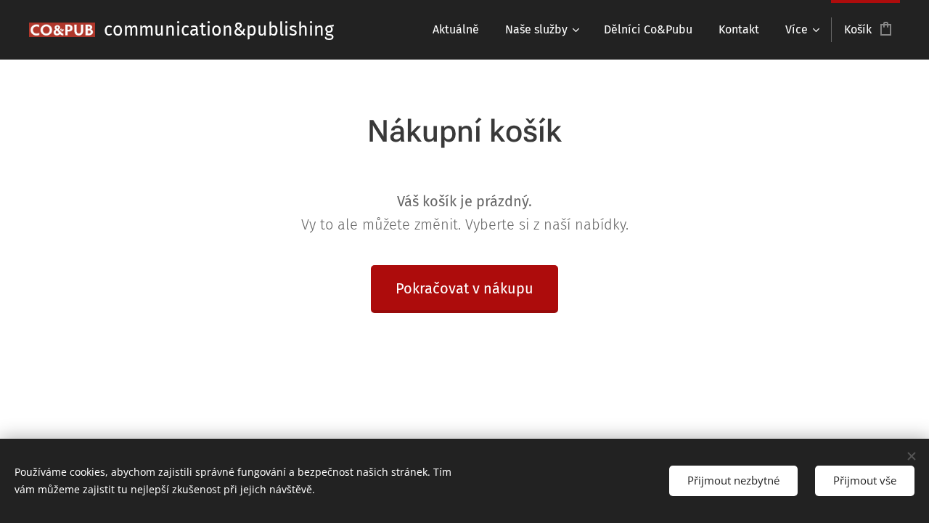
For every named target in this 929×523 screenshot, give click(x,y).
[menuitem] (456, 30)
